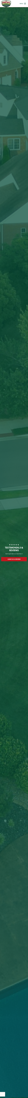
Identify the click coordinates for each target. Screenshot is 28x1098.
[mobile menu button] (25, 3)
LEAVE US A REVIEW (14, 559)
